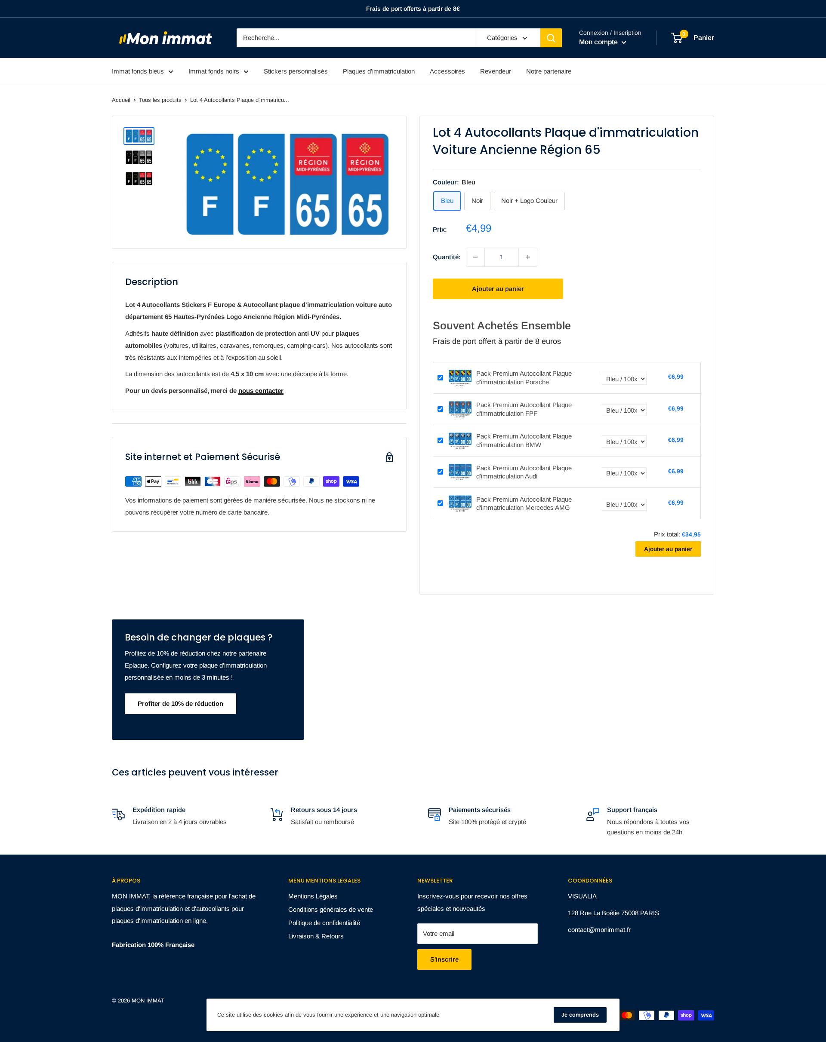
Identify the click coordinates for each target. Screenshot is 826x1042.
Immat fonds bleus (138, 71)
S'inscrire (444, 959)
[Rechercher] (551, 37)
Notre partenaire (548, 71)
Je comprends (580, 1014)
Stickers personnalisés (296, 71)
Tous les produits (160, 100)
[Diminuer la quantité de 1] (475, 257)
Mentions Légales (313, 896)
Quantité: (447, 256)
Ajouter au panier (498, 288)
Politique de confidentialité (324, 922)
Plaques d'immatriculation (379, 71)
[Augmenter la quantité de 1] (528, 257)
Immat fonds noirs (213, 71)
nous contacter (261, 390)
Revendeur (495, 71)
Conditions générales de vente (330, 909)
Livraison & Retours (316, 936)
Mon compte (599, 42)
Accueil (121, 100)
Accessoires (447, 71)
